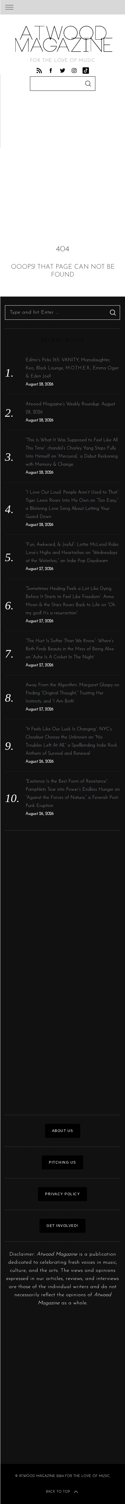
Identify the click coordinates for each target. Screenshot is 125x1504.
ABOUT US (62, 1131)
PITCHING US (62, 1162)
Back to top (58, 1492)
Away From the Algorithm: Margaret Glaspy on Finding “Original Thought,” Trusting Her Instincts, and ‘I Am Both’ (72, 693)
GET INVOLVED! (62, 1226)
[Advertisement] (62, 164)
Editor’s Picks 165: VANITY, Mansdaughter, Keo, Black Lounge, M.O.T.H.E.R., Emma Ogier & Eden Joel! (72, 368)
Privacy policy (62, 1194)
